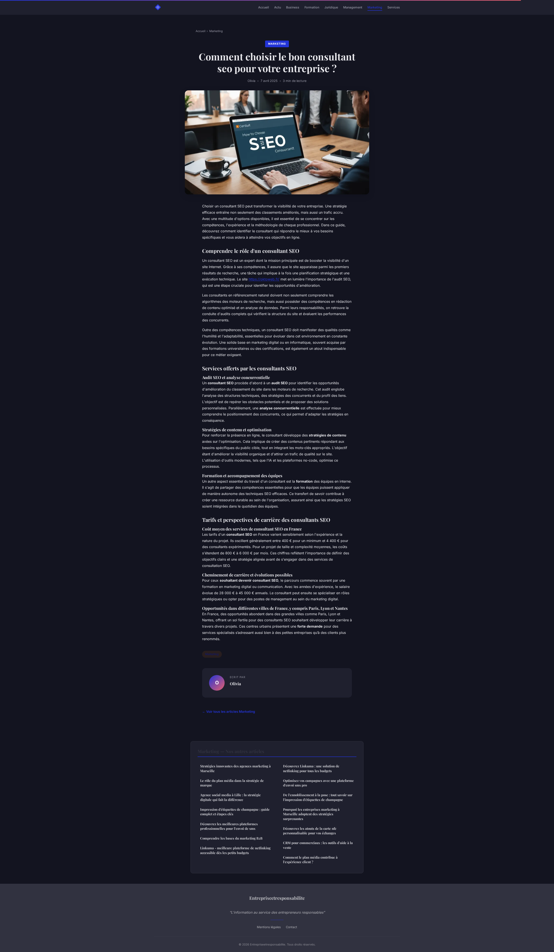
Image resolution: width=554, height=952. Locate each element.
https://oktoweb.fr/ (264, 279)
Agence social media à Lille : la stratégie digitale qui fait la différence (230, 797)
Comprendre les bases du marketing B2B (231, 838)
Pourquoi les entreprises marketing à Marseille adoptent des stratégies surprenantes (311, 814)
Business (292, 7)
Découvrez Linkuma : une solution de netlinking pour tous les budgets (311, 768)
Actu (277, 7)
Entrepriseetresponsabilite (277, 898)
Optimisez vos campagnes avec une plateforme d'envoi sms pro (318, 782)
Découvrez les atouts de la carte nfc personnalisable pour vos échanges (309, 830)
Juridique (331, 7)
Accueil (263, 7)
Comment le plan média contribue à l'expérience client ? (310, 859)
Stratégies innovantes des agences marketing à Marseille (235, 768)
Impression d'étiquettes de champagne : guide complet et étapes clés (235, 811)
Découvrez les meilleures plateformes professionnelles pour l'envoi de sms (229, 826)
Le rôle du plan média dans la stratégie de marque (232, 782)
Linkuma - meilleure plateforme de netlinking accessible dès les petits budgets (235, 850)
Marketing (374, 7)
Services (393, 7)
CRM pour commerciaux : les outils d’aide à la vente (318, 845)
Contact (291, 927)
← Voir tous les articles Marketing (228, 712)
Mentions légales (269, 927)
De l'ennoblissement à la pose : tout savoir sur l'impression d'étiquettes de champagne (318, 797)
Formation (311, 7)
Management (352, 7)
